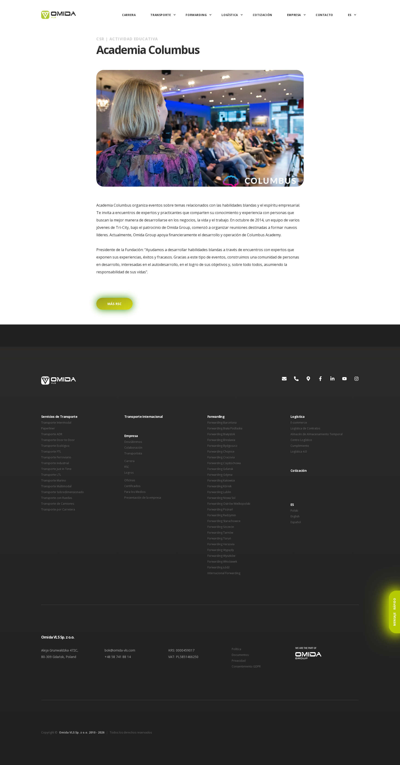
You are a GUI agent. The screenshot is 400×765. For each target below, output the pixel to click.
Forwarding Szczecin (220, 527)
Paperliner (48, 428)
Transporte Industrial (55, 463)
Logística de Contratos (305, 428)
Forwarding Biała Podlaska (224, 428)
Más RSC (114, 304)
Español (296, 522)
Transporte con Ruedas (56, 498)
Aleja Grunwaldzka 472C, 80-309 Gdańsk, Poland (59, 653)
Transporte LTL (51, 475)
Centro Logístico (301, 440)
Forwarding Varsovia (220, 544)
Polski (294, 511)
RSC (126, 467)
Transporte (160, 15)
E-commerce (299, 423)
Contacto (324, 15)
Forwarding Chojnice (220, 451)
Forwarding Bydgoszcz (222, 446)
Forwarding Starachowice (224, 521)
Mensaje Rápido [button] (395, 612)
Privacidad (239, 661)
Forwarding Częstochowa (224, 463)
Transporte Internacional (143, 416)
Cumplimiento (300, 446)
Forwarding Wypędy (220, 550)
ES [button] (292, 504)
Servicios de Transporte (59, 416)
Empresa (294, 15)
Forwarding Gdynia (219, 475)
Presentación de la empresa (142, 498)
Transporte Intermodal (56, 423)
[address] (305, 380)
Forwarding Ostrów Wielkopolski (228, 504)
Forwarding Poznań (220, 509)
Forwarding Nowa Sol (221, 498)
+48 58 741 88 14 (118, 657)
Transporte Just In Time (56, 469)
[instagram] (353, 380)
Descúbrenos (133, 442)
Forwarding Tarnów (220, 533)
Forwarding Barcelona (222, 423)
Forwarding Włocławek (222, 562)
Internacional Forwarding (223, 573)
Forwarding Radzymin (221, 515)
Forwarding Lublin (219, 492)
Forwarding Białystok (221, 434)
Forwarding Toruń (219, 538)
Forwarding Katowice (221, 480)
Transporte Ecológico (55, 446)
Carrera (129, 15)
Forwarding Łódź (218, 567)
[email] (281, 380)
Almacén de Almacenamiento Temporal (317, 434)
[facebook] (317, 380)
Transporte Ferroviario (56, 457)
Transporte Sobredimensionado (62, 492)
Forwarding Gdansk (220, 469)
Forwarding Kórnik (219, 486)
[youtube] (341, 380)
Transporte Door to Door (58, 440)
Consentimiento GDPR (246, 666)
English (295, 516)
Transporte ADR (51, 434)
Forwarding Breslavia (221, 440)
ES (349, 15)
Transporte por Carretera (58, 509)
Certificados (132, 486)
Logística (230, 15)
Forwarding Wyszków (221, 556)
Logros (129, 473)
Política (236, 649)
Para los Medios (134, 492)
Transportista (133, 453)
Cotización (262, 15)
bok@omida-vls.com (120, 650)
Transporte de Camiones (57, 504)
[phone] (293, 380)
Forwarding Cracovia (221, 457)
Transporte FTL (51, 451)
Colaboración (133, 448)
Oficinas (129, 480)
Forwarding (196, 15)
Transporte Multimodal (56, 486)
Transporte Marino (53, 480)
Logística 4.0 (299, 451)
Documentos (240, 655)
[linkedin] (329, 380)
